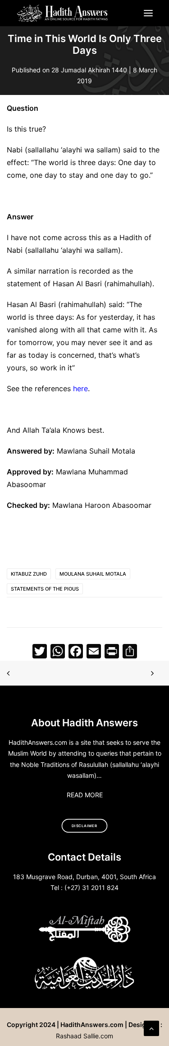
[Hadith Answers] (63, 13)
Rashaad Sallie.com (84, 1036)
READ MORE (85, 795)
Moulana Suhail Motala (92, 574)
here (80, 388)
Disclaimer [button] (84, 826)
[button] (148, 13)
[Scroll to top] (151, 1027)
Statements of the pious (45, 589)
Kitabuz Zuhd (29, 574)
